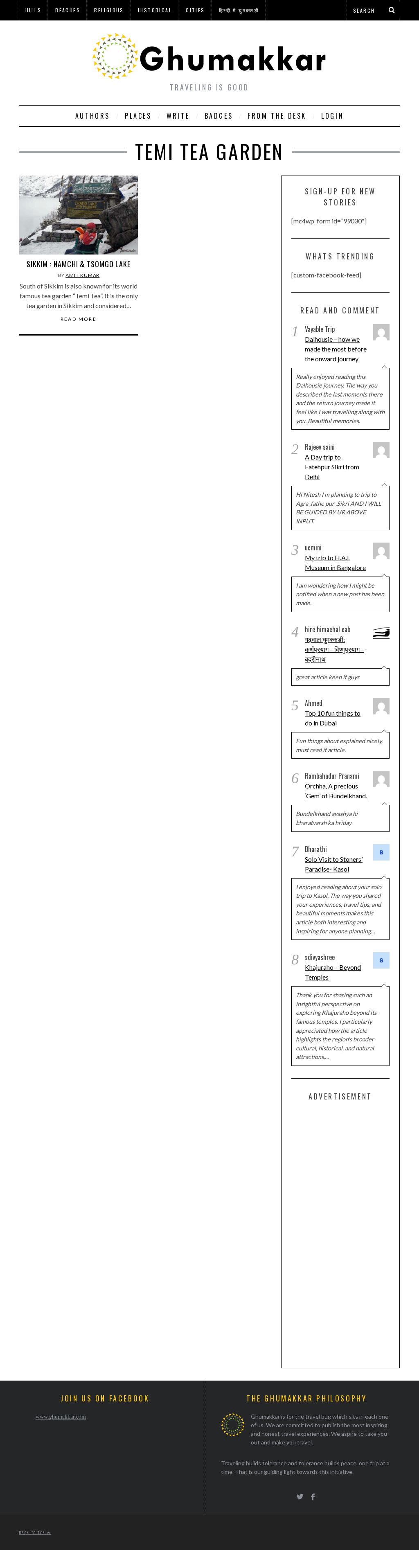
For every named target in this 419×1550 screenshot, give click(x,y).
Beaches (67, 10)
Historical (155, 10)
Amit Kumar (82, 275)
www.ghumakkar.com (61, 1416)
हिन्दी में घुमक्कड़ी (239, 10)
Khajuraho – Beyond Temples (333, 972)
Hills (33, 10)
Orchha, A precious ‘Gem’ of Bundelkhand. (336, 791)
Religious (109, 10)
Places (138, 116)
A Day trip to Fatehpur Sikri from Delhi (332, 466)
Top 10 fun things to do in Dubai (332, 718)
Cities (195, 10)
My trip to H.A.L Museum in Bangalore (335, 562)
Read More (79, 319)
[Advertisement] (352, 1233)
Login (332, 116)
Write (178, 116)
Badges (219, 116)
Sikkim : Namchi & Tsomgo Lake (79, 264)
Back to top (33, 1532)
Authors (92, 116)
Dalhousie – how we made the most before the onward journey (336, 349)
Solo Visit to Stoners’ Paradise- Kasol (334, 864)
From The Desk (277, 116)
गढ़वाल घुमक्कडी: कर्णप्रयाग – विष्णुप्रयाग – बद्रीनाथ (334, 649)
